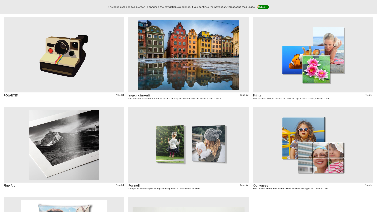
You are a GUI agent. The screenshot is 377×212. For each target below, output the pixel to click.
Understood (263, 7)
